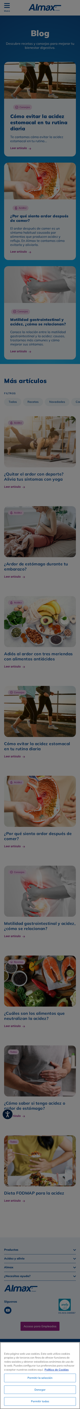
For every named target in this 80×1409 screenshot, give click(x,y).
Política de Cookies (57, 1369)
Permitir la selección (40, 1377)
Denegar (40, 1389)
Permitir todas (40, 1401)
